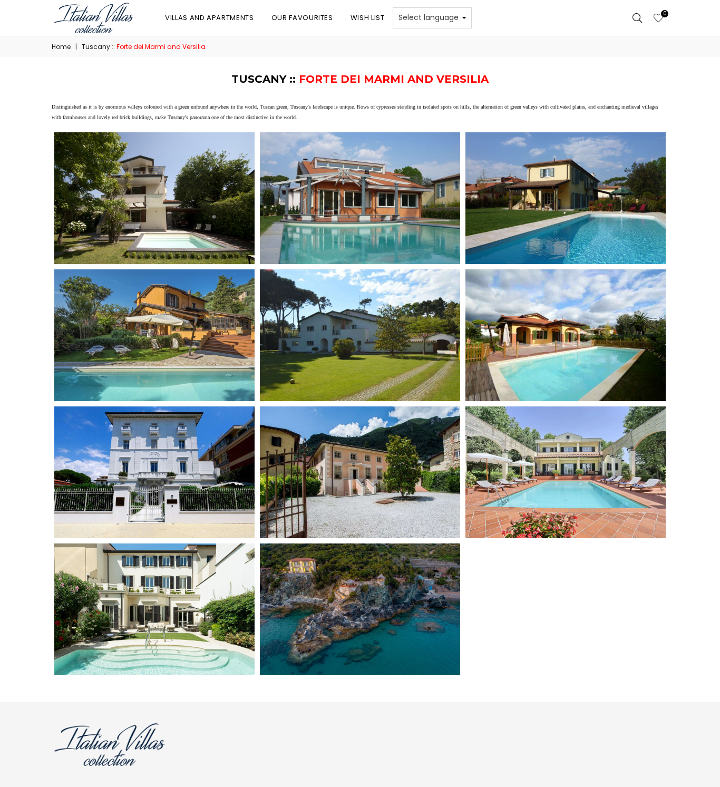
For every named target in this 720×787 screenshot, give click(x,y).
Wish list (368, 18)
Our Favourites (302, 18)
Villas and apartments (209, 18)
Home (61, 46)
